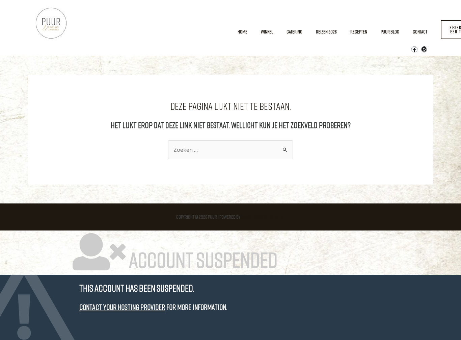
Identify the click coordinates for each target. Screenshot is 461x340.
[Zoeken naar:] (230, 150)
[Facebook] (414, 49)
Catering (294, 31)
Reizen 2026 (326, 31)
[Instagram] (424, 49)
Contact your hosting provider (122, 307)
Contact (420, 31)
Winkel (267, 31)
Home (242, 31)
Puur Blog (390, 31)
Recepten (358, 31)
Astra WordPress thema (263, 217)
